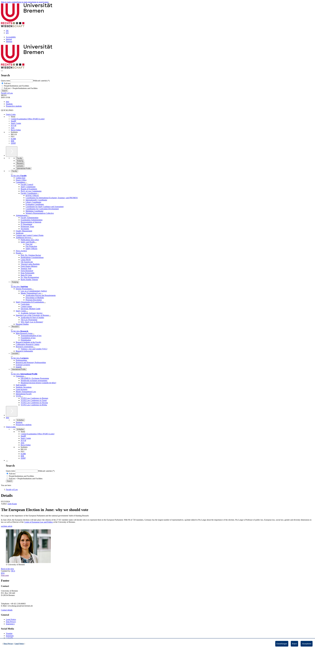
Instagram (10, 636)
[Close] (12, 329)
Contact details (6, 610)
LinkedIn (9, 638)
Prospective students (14, 106)
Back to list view (7, 569)
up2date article (6, 526)
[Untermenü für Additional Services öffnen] (32, 238)
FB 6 (13, 571)
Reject (294, 644)
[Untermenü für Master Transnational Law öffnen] (42, 293)
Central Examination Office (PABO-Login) (28, 119)
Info (7, 102)
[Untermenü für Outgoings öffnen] (25, 376)
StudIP (13, 121)
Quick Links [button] (11, 427)
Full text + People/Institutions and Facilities (21, 88)
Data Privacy (11, 622)
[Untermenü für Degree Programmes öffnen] (33, 289)
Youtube (9, 633)
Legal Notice (11, 619)
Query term (5, 81)
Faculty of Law (7, 93)
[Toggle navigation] (2, 70)
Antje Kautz (12, 504)
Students (9, 104)
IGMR (13, 139)
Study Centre (16, 123)
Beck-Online (16, 130)
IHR (12, 141)
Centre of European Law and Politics (38, 522)
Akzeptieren (306, 644)
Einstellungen (281, 644)
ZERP (13, 143)
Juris (12, 128)
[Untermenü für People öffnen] (22, 253)
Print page (5, 575)
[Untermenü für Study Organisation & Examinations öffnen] (45, 302)
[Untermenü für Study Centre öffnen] (27, 311)
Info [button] (7, 418)
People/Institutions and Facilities (16, 86)
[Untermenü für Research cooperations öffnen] (34, 347)
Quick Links (11, 114)
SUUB (13, 125)
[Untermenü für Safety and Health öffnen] (36, 242)
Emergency (10, 624)
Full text (7, 83)
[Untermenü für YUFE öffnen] (22, 396)
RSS (3, 573)
